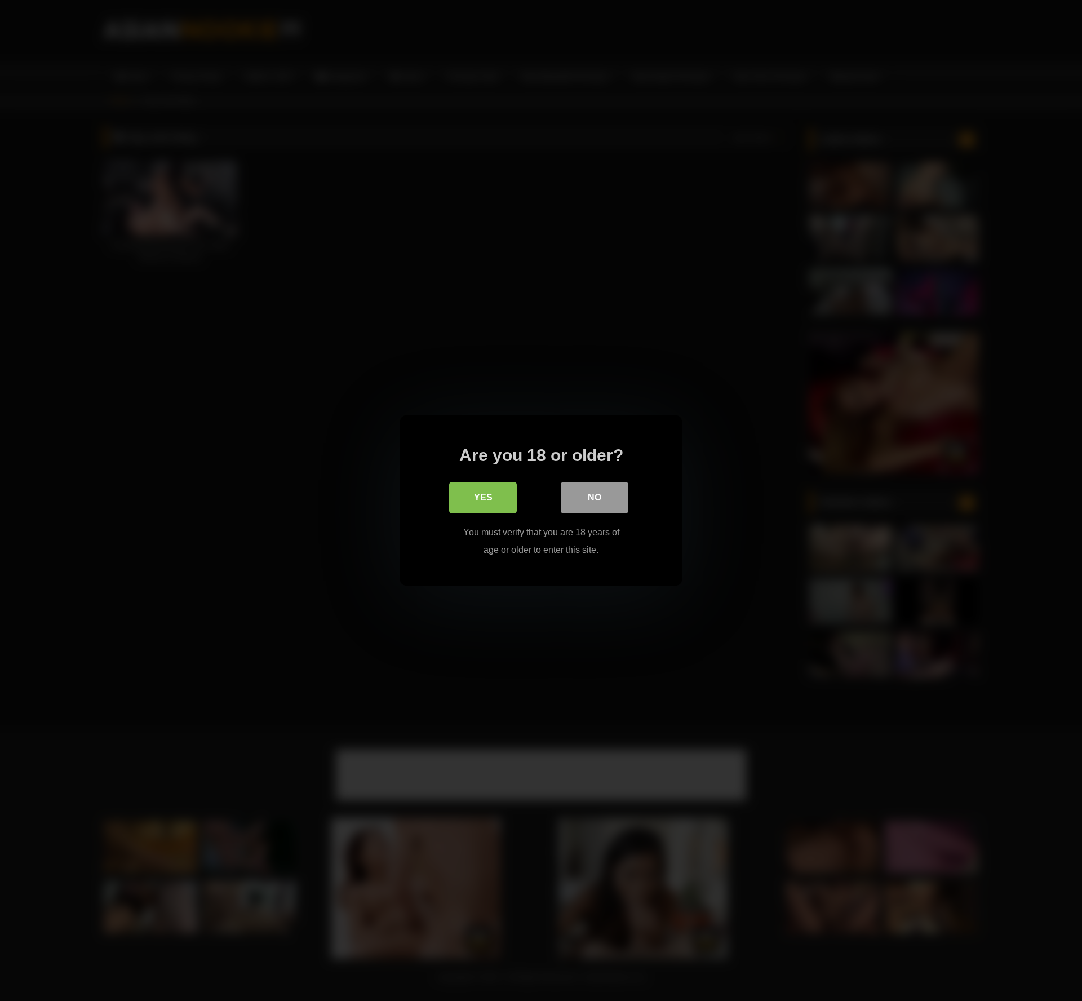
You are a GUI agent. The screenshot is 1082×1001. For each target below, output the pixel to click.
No (594, 497)
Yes (483, 497)
